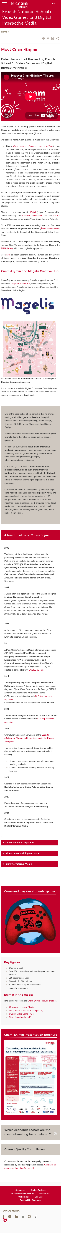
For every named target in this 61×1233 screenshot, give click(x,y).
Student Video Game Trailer (21, 1014)
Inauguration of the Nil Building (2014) (26, 1010)
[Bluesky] (23, 1216)
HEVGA (32, 212)
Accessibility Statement (30, 1200)
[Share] (57, 38)
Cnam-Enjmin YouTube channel (42, 1001)
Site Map (39, 1197)
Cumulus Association (32, 215)
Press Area (44, 1193)
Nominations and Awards (22, 1193)
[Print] (43, 38)
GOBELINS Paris (37, 670)
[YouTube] (10, 1216)
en (53, 3)
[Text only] (48, 38)
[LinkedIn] (16, 1216)
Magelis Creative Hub (20, 284)
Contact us (20, 1190)
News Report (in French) (20, 1017)
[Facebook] (3, 1216)
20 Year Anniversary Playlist (22, 1007)
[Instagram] (29, 1216)
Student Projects (38, 1190)
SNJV (55, 215)
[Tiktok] (36, 1216)
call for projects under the (29, 738)
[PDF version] (52, 38)
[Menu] (4, 3)
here (8, 255)
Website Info (23, 1197)
